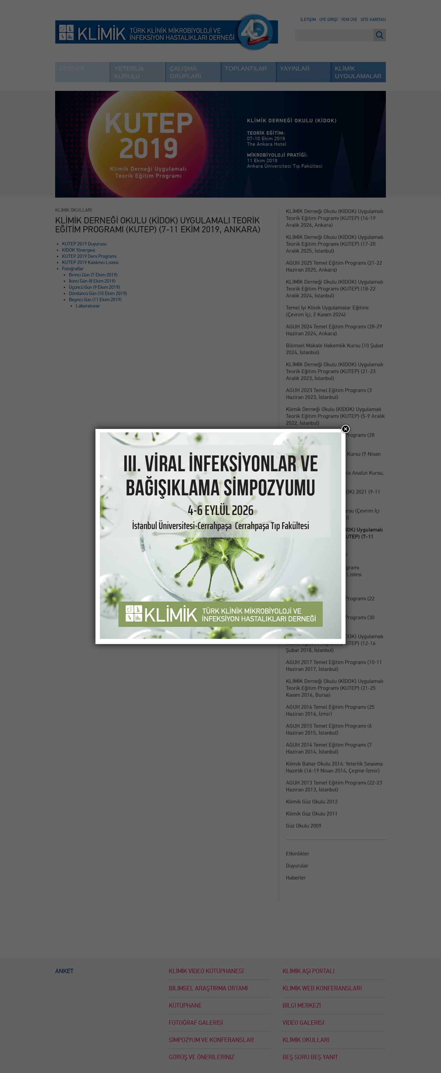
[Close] (345, 429)
